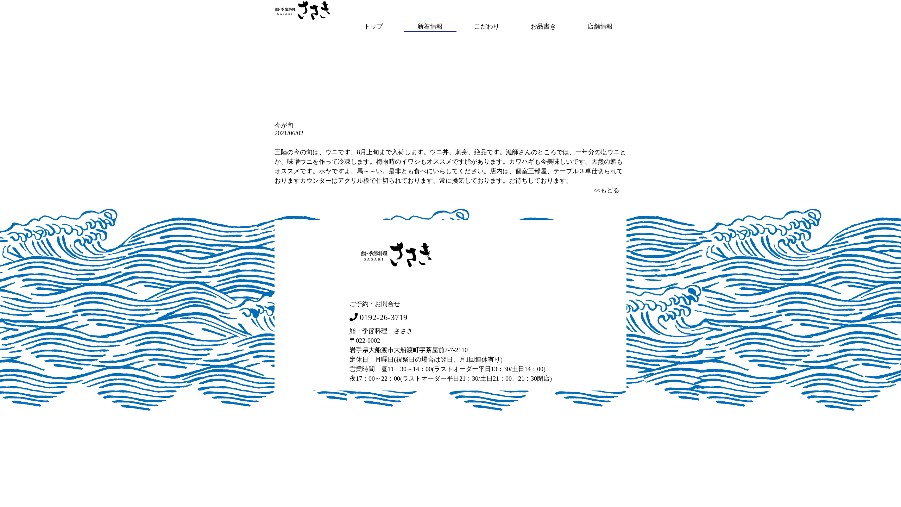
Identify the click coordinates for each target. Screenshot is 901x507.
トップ (373, 26)
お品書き (543, 26)
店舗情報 (600, 26)
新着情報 (430, 26)
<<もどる (606, 190)
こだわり (486, 26)
